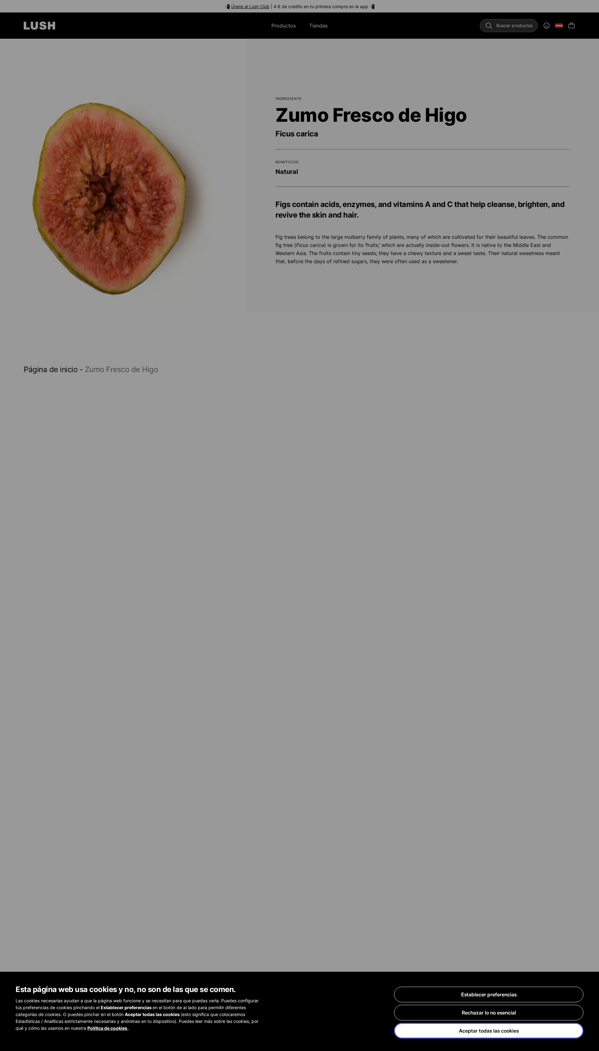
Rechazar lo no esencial (489, 1012)
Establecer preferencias (489, 994)
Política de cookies (107, 1028)
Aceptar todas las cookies (489, 1031)
